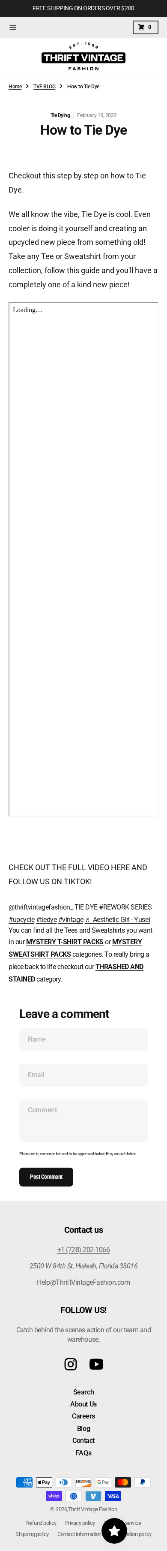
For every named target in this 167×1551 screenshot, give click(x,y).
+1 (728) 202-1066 (83, 1250)
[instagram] (71, 1364)
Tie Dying (60, 115)
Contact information (79, 1534)
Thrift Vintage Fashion (92, 1509)
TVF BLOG (44, 87)
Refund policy (41, 1523)
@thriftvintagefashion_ (41, 907)
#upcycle (21, 920)
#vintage (70, 920)
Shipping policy (32, 1534)
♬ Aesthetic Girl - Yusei (117, 920)
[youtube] (96, 1364)
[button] (13, 27)
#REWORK (114, 907)
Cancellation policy (131, 1534)
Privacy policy (80, 1523)
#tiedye (46, 920)
